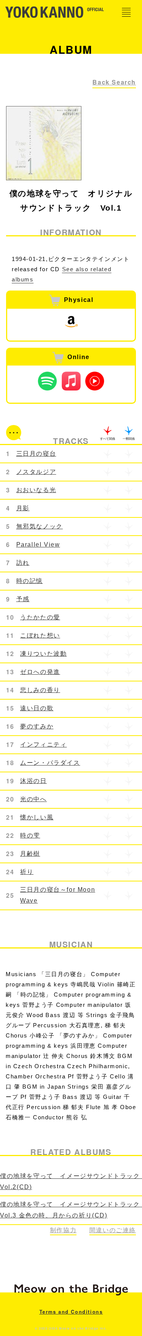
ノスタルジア (36, 472)
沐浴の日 (33, 781)
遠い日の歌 (36, 708)
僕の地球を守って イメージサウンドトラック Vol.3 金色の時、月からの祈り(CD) (71, 1210)
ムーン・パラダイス (50, 762)
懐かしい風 (36, 817)
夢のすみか (36, 726)
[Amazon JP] (71, 321)
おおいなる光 (36, 490)
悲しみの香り (40, 690)
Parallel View (38, 544)
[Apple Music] (71, 381)
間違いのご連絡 (112, 1230)
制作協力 (63, 1230)
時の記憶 (29, 581)
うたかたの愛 (40, 617)
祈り (26, 872)
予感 (23, 599)
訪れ (23, 562)
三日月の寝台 (36, 453)
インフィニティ (43, 744)
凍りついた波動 (43, 653)
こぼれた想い (40, 635)
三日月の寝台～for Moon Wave (57, 895)
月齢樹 (30, 853)
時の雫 (30, 835)
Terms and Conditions (71, 1311)
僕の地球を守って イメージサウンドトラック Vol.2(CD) (71, 1181)
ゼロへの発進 (40, 672)
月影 (23, 508)
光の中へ (33, 799)
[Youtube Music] (94, 381)
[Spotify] (47, 381)
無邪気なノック (39, 526)
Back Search (114, 82)
